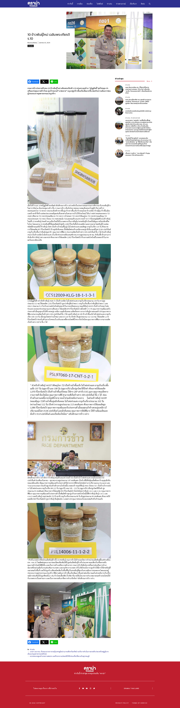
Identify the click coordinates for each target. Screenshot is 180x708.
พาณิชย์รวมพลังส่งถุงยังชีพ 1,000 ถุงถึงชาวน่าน (138, 112)
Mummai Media (32, 43)
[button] (149, 4)
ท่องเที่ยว (90, 4)
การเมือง (79, 4)
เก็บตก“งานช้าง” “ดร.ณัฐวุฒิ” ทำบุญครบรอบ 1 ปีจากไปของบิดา (137, 154)
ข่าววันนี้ (70, 4)
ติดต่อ (143, 4)
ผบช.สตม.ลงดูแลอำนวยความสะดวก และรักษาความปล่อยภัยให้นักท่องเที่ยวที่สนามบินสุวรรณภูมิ (59, 656)
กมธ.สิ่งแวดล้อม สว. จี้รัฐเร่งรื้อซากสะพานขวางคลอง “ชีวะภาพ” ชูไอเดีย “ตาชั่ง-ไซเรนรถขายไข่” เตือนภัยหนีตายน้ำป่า (138, 90)
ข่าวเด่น (109, 4)
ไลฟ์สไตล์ (100, 4)
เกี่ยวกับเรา (133, 4)
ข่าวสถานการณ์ (121, 4)
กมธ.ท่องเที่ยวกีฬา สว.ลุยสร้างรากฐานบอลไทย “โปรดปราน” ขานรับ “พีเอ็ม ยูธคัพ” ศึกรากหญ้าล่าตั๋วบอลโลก (138, 101)
